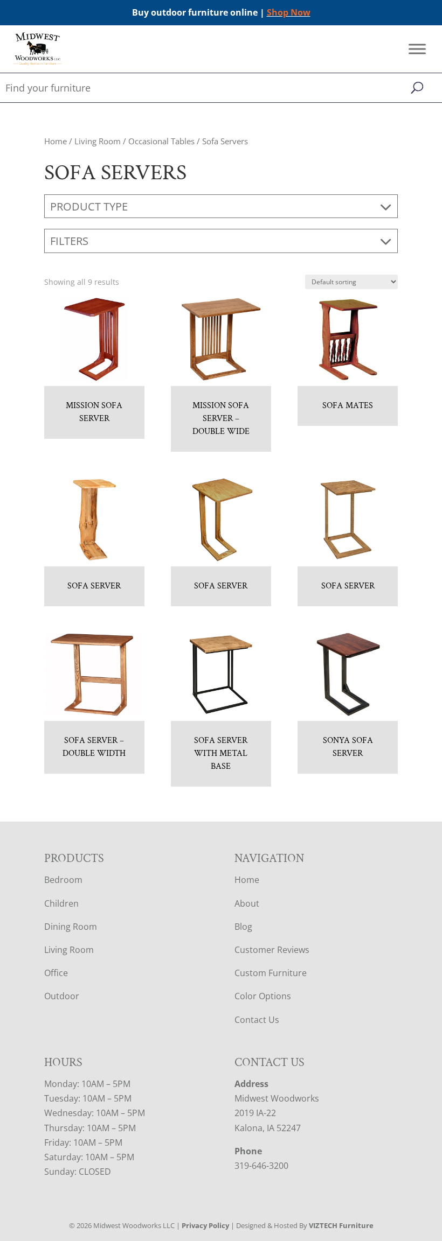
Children (61, 903)
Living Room (97, 141)
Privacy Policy (205, 1225)
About (246, 903)
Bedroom (63, 880)
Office (56, 973)
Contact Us (256, 1020)
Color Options (262, 996)
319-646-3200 (261, 1166)
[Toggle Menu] (417, 49)
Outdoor (61, 996)
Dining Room (70, 926)
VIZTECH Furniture (341, 1225)
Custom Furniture (270, 973)
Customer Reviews (271, 950)
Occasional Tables (161, 141)
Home (55, 141)
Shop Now (288, 12)
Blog (243, 926)
